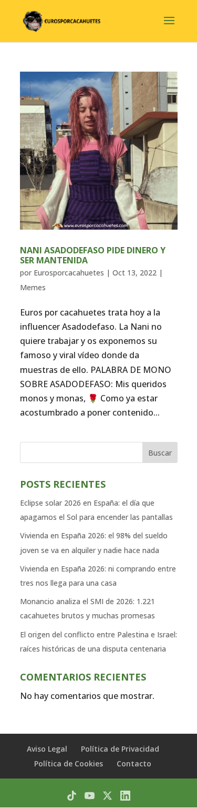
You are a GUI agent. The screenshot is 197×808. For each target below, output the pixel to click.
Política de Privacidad (120, 749)
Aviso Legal (47, 749)
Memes (33, 287)
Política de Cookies (68, 763)
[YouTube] (90, 796)
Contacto (134, 763)
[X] (107, 796)
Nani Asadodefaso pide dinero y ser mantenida (92, 255)
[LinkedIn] (125, 796)
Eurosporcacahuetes (69, 273)
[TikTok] (72, 796)
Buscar (160, 453)
